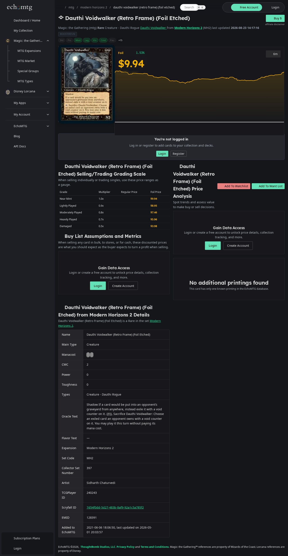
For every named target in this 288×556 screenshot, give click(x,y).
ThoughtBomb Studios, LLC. (98, 547)
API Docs (20, 146)
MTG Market (26, 61)
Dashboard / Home (27, 20)
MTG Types (25, 81)
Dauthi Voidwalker (153, 28)
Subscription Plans (27, 538)
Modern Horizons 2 (188, 28)
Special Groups (28, 71)
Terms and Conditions (155, 547)
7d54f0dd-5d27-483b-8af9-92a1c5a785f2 (115, 507)
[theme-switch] (226, 7)
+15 (120, 40)
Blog (17, 136)
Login (18, 548)
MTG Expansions (29, 51)
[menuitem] (27, 20)
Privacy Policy (126, 547)
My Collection (23, 30)
